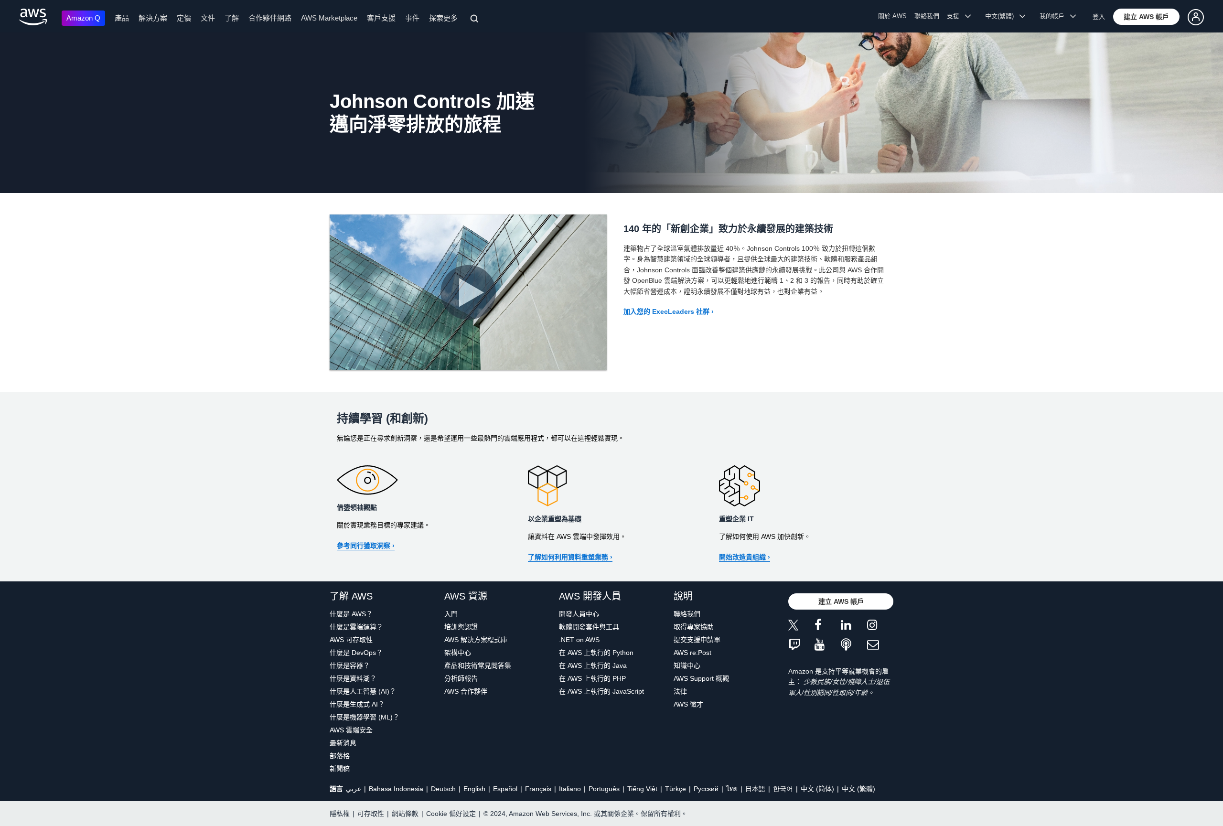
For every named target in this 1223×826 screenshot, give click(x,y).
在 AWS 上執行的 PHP (592, 678)
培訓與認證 (461, 627)
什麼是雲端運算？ (356, 627)
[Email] (880, 645)
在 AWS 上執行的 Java (593, 665)
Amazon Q (83, 18)
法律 (680, 691)
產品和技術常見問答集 (477, 665)
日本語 (755, 789)
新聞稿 (340, 768)
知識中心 (687, 665)
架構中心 (457, 652)
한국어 (783, 789)
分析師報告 (461, 678)
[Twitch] (801, 645)
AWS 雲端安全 (351, 730)
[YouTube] (828, 645)
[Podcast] (854, 645)
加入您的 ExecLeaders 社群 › (668, 311)
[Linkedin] (854, 626)
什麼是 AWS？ (351, 614)
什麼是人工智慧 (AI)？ (363, 691)
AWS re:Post (692, 652)
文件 (208, 18)
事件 (412, 18)
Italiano (570, 789)
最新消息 (343, 743)
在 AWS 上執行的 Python (596, 652)
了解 (232, 18)
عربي (353, 789)
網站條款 (405, 813)
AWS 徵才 (688, 704)
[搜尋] (475, 20)
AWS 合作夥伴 (465, 691)
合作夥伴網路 (269, 18)
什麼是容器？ (350, 665)
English (474, 789)
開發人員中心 (579, 614)
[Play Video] (468, 292)
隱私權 (340, 813)
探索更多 (443, 18)
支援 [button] (956, 16)
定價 (184, 18)
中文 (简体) (817, 789)
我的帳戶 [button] (1055, 16)
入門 (451, 614)
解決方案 (153, 18)
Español (505, 789)
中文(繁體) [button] (1002, 16)
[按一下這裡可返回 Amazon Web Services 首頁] (33, 17)
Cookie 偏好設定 (451, 813)
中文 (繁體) (858, 789)
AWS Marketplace (329, 18)
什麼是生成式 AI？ (357, 704)
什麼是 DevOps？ (356, 652)
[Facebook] (828, 626)
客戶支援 (381, 18)
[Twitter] (801, 626)
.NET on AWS (579, 640)
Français (538, 789)
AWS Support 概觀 (701, 678)
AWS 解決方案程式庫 (475, 640)
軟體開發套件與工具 (589, 627)
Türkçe (675, 789)
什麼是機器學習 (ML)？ (364, 717)
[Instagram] (880, 626)
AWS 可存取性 (351, 640)
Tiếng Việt (642, 789)
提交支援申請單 (697, 640)
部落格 (340, 756)
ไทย (732, 789)
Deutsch (443, 789)
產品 (122, 18)
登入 (1099, 16)
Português (604, 789)
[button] (1146, 17)
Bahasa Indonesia (396, 789)
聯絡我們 (926, 16)
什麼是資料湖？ (353, 678)
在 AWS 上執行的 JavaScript (601, 691)
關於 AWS (892, 16)
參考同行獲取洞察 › (366, 545)
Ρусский (706, 789)
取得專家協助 (694, 627)
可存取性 (370, 813)
